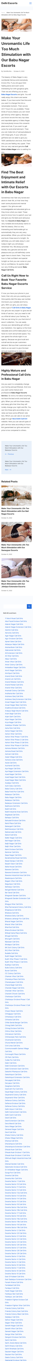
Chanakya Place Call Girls (15, 979)
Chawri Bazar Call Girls (14, 1011)
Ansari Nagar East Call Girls (15, 702)
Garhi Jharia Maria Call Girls (15, 1343)
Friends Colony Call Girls (14, 1308)
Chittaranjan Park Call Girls (15, 1037)
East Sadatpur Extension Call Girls (18, 1279)
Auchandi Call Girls (12, 766)
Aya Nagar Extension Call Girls (17, 771)
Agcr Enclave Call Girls (13, 639)
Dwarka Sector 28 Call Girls (15, 1250)
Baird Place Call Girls (13, 823)
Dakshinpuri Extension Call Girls (17, 1077)
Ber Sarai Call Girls (12, 893)
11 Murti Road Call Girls (14, 618)
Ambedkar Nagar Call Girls (15, 667)
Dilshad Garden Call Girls (14, 1164)
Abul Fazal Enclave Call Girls (16, 621)
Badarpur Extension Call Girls (16, 803)
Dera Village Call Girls (13, 1126)
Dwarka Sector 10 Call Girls (15, 1184)
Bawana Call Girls (12, 869)
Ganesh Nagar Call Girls (14, 1331)
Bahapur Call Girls (12, 818)
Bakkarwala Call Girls (13, 832)
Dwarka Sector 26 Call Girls (15, 1245)
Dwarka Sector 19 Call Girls (15, 1225)
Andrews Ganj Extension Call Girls (18, 699)
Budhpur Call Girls (12, 965)
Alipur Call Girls (11, 659)
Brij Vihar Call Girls (12, 950)
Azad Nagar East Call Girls (15, 777)
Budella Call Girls (11, 953)
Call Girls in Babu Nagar (21, 308)
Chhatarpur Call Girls (13, 1017)
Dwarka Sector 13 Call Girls (15, 1196)
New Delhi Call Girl (19, 419)
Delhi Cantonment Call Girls (15, 1112)
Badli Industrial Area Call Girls (16, 812)
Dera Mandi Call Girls (13, 1123)
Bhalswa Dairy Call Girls (14, 916)
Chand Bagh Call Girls (13, 985)
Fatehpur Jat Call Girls (13, 1297)
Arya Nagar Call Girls (13, 722)
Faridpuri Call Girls (12, 1288)
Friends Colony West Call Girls (16, 1314)
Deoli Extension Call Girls (14, 1121)
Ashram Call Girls (11, 754)
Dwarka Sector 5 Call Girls (15, 1262)
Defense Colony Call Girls (15, 1106)
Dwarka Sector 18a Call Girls (16, 1219)
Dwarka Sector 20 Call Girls (15, 1233)
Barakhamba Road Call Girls (16, 858)
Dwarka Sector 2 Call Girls (15, 1230)
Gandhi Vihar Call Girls (13, 1328)
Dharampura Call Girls (13, 1144)
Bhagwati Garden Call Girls (15, 895)
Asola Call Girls (10, 763)
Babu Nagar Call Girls (13, 797)
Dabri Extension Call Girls (15, 1066)
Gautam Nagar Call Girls (14, 1352)
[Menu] (30, 3)
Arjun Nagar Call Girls (13, 719)
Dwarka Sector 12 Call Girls (15, 1190)
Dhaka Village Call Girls (14, 1138)
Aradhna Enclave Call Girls (15, 708)
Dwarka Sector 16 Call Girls (15, 1204)
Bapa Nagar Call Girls (13, 855)
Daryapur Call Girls (12, 1083)
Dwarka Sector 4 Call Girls (15, 1259)
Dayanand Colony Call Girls (15, 1095)
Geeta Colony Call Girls (14, 1357)
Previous (11, 454)
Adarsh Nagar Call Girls (14, 624)
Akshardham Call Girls (13, 647)
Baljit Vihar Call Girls (13, 846)
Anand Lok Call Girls (13, 679)
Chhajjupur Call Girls (13, 1014)
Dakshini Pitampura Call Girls (16, 1072)
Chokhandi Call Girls (13, 1040)
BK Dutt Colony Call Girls (14, 947)
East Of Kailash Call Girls (14, 1277)
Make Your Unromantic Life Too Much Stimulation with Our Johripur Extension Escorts (15, 584)
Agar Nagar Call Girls (13, 636)
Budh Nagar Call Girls (13, 956)
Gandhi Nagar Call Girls (14, 1326)
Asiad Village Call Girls (13, 757)
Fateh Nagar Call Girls (13, 1291)
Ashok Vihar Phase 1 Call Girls (16, 737)
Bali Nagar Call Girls (12, 841)
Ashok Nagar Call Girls (13, 731)
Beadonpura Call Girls (13, 878)
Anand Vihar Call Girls (13, 688)
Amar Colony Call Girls (13, 665)
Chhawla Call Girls (12, 1020)
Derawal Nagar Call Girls (14, 1129)
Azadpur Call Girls (12, 783)
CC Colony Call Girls (13, 973)
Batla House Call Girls (13, 867)
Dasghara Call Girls (12, 1086)
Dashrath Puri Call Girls (14, 1089)
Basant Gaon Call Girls (13, 864)
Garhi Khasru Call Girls (13, 1346)
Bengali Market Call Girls (14, 890)
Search (29, 606)
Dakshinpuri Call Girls (13, 1074)
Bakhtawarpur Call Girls (14, 829)
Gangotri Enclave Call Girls (15, 1337)
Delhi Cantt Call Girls (13, 1115)
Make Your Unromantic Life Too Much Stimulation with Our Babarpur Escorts (16, 448)
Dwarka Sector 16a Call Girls (16, 1207)
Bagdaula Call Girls (12, 815)
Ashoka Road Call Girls (14, 751)
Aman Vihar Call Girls (13, 662)
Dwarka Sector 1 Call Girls (15, 1181)
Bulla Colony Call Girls (13, 968)
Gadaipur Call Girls (12, 1317)
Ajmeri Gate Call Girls (13, 641)
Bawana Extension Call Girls (16, 872)
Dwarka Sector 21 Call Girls (15, 1236)
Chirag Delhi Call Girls (13, 1025)
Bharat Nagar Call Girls (14, 921)
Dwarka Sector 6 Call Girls (15, 1265)
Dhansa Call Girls (11, 1141)
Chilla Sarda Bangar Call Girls (16, 1022)
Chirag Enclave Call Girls (14, 1028)
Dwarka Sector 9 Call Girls (15, 1274)
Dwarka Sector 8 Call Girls (15, 1271)
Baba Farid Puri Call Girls (14, 792)
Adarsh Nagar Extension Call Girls (18, 627)
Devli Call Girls (10, 1132)
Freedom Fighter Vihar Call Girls (17, 1305)
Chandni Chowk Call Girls (15, 994)
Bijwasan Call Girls (12, 942)
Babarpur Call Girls (12, 794)
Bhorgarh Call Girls (12, 939)
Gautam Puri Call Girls (13, 1354)
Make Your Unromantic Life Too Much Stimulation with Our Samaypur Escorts (15, 547)
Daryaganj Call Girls (12, 1080)
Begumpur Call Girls (12, 884)
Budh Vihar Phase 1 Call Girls (16, 959)
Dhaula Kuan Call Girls (13, 1150)
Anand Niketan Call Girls (14, 682)
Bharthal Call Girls (12, 927)
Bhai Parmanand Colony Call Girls (18, 907)
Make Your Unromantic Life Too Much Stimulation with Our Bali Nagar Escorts (15, 511)
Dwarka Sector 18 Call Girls (15, 1216)
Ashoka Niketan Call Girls (15, 748)
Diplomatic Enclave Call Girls (16, 1167)
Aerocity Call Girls (12, 633)
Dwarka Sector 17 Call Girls (15, 1213)
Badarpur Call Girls (12, 800)
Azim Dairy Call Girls (13, 786)
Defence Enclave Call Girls (15, 1103)
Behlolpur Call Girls (12, 887)
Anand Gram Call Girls (13, 676)
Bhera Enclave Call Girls (14, 930)
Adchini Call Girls (11, 630)
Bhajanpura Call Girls (13, 910)
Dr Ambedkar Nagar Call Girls (16, 1170)
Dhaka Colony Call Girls (14, 1135)
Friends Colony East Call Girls (16, 1311)
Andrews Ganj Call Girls (14, 696)
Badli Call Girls (10, 809)
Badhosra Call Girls (12, 806)
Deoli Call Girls (10, 1118)
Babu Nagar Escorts (9, 94)
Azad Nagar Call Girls (13, 774)
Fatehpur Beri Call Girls (14, 1294)
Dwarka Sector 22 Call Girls (15, 1239)
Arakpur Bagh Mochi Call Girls (16, 711)
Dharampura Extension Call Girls (17, 1147)
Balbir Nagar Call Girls (13, 838)
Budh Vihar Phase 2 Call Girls (16, 962)
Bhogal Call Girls (11, 936)
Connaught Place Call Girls (15, 1054)
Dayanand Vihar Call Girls (15, 1098)
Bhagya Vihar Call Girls (14, 904)
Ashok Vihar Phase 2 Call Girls (16, 740)
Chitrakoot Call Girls (13, 1034)
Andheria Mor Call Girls (14, 693)
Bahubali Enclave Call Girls (15, 820)
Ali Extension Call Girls (13, 653)
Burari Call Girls (11, 971)
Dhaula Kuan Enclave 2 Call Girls (17, 1155)
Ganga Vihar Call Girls (13, 1334)
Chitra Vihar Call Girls (13, 1031)
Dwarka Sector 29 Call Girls (15, 1253)
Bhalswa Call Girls (12, 913)
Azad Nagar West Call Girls (15, 780)
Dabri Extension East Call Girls (16, 1069)
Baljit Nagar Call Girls (13, 844)
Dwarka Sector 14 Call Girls (15, 1199)
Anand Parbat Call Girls (14, 685)
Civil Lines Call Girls (12, 1046)
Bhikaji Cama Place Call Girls (16, 933)
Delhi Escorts (9, 3)
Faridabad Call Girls (12, 1285)
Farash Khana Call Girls (14, 1282)
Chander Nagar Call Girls (14, 988)
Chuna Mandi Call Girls (14, 1043)
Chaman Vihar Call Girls (14, 976)
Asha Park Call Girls (12, 728)
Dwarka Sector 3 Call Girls (15, 1256)
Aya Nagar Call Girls (12, 768)
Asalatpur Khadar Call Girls (15, 725)
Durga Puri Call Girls (12, 1173)
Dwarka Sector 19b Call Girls (16, 1227)
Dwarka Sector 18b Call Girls (16, 1222)
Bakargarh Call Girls (12, 826)
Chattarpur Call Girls (13, 996)
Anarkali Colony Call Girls (14, 690)
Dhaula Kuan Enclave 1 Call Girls (17, 1152)
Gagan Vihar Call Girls (13, 1323)
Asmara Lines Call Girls (14, 760)
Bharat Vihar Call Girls (13, 924)
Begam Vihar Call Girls (13, 881)
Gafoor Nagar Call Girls (14, 1320)
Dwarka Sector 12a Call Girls (16, 1193)
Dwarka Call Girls (11, 1175)
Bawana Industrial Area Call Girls (17, 875)
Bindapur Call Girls (12, 945)
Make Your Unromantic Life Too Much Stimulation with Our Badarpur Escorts (16, 463)
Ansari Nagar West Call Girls (16, 705)
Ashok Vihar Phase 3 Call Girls (16, 742)
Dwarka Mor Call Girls (13, 1178)
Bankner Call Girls (12, 852)
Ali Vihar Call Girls (12, 656)
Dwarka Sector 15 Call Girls (15, 1201)
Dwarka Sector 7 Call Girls (15, 1268)
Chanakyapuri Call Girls (14, 982)
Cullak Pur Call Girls (12, 1060)
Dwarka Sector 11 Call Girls (15, 1187)
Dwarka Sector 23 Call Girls (15, 1242)
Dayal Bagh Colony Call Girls (16, 1092)
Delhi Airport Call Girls (13, 1109)
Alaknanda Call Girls (12, 650)
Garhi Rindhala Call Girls (14, 1349)
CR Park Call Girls (12, 1057)
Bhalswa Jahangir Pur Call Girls (17, 919)
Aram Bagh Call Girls (13, 714)
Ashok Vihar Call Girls (13, 734)
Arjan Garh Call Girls (13, 717)
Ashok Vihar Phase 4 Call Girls (16, 745)
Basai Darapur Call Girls (14, 861)
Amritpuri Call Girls (12, 673)
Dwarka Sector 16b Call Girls (16, 1210)
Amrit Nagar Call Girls (13, 670)
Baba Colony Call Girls (13, 789)
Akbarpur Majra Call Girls (14, 644)
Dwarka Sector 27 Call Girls (15, 1248)
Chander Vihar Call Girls (14, 991)
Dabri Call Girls (10, 1063)
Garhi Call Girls (10, 1340)
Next (6, 470)
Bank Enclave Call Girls (14, 849)
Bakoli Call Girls (11, 835)
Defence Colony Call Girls (15, 1100)
